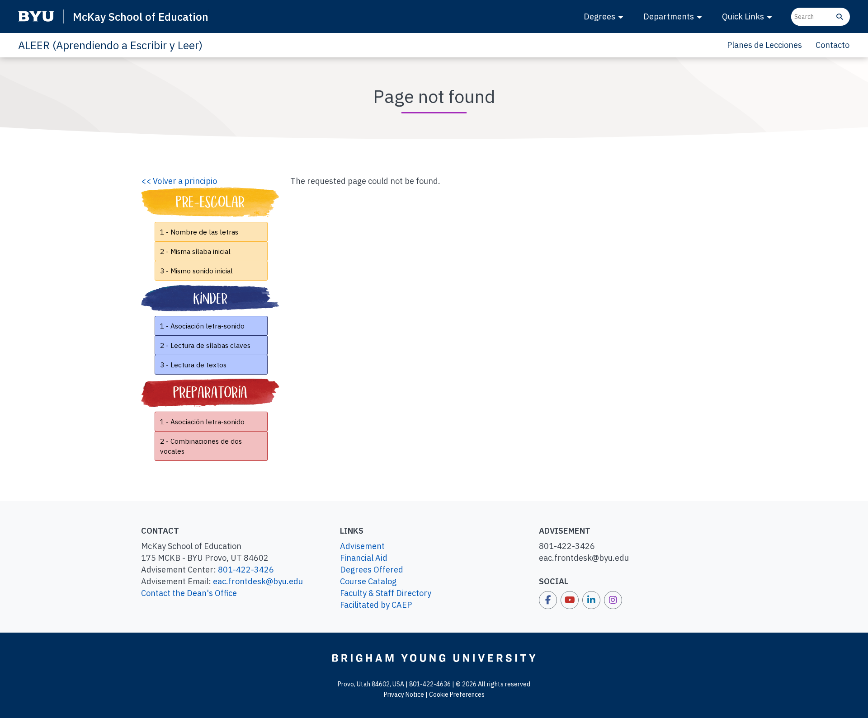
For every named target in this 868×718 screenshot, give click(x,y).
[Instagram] (613, 600)
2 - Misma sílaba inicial (195, 251)
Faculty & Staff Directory (385, 593)
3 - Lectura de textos (193, 364)
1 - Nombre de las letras (199, 231)
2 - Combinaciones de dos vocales (201, 445)
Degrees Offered (371, 569)
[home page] (434, 657)
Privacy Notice (404, 694)
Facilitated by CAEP (376, 605)
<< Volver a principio (179, 181)
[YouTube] (570, 600)
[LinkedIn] (591, 600)
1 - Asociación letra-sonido (202, 325)
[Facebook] (548, 600)
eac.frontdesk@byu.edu (258, 581)
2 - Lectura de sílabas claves (205, 345)
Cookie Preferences (457, 694)
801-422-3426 (246, 569)
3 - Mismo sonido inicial (196, 270)
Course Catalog (368, 581)
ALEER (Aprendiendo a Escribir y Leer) (110, 45)
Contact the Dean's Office (189, 593)
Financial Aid (363, 558)
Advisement (362, 546)
